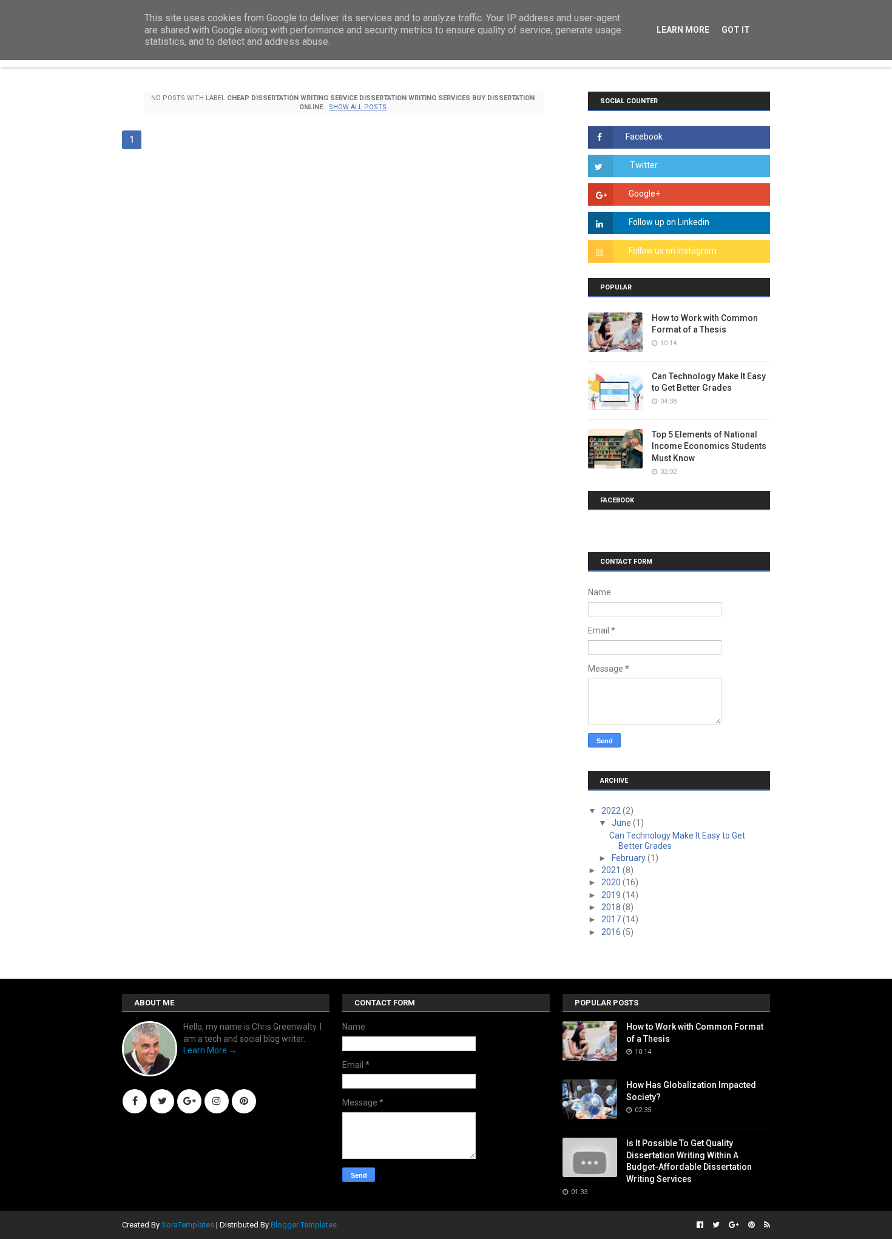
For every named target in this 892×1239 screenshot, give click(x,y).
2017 (612, 919)
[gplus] (734, 1225)
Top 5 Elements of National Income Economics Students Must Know (709, 446)
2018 (612, 907)
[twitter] (716, 1225)
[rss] (765, 1225)
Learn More (683, 30)
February (629, 858)
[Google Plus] (189, 1101)
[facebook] (700, 1225)
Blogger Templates (304, 1224)
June (622, 823)
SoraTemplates (187, 1224)
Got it (735, 30)
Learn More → (210, 1050)
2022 (612, 810)
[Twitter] (162, 1101)
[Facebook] (135, 1101)
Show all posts (358, 107)
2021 (612, 870)
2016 (612, 932)
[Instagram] (216, 1101)
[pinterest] (751, 1225)
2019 (612, 895)
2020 (612, 882)
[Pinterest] (244, 1101)
